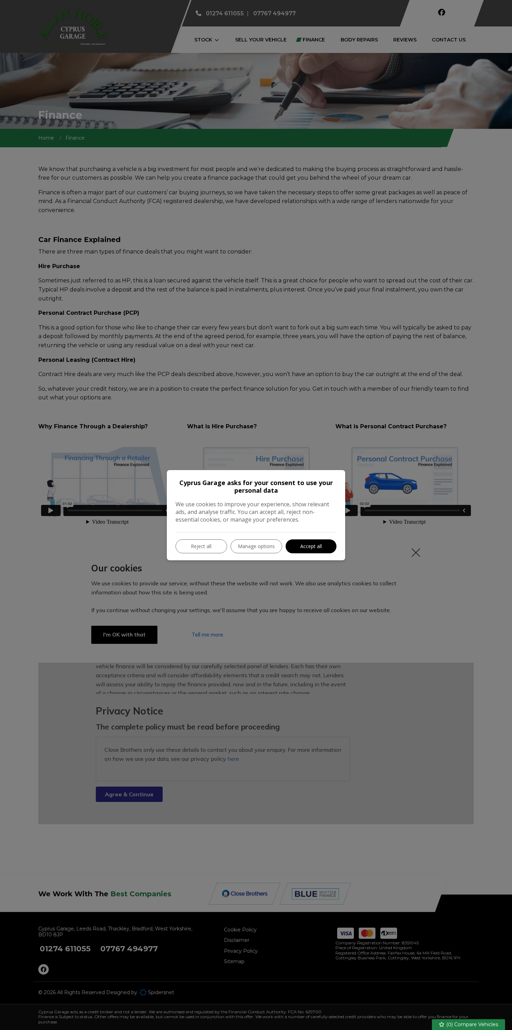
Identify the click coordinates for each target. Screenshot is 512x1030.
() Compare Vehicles (471, 1024)
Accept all (311, 546)
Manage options (256, 546)
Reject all (201, 546)
